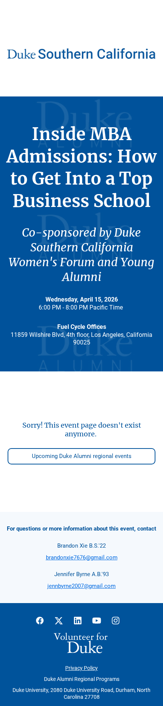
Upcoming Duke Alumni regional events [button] (82, 456)
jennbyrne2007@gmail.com (81, 586)
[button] (43, 623)
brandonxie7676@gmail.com (82, 557)
